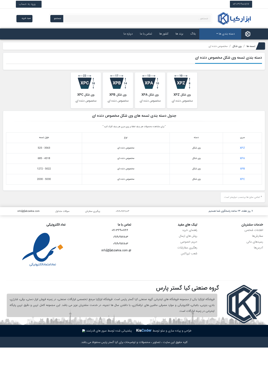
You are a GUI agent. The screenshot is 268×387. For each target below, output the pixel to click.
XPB (242, 169)
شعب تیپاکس (189, 253)
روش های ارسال (188, 236)
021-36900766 (241, 4)
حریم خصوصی (188, 241)
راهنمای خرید (189, 230)
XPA (242, 158)
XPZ (242, 148)
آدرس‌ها (258, 247)
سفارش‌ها (257, 236)
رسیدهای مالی (254, 241)
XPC (242, 179)
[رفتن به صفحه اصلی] (247, 33)
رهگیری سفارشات (187, 247)
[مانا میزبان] (83, 330)
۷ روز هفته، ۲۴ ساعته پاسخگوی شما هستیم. (230, 211)
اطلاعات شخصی (253, 230)
